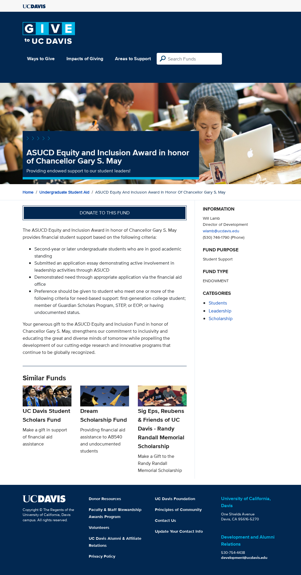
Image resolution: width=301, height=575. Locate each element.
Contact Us (165, 520)
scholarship (221, 318)
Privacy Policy (102, 556)
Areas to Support (133, 58)
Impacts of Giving (84, 58)
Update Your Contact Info (179, 531)
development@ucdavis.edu (244, 557)
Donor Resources (105, 499)
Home (28, 192)
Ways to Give (41, 58)
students (218, 303)
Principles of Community (178, 509)
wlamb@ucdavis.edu (221, 231)
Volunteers (99, 527)
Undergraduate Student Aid (64, 192)
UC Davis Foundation (175, 499)
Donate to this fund (105, 212)
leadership (220, 310)
